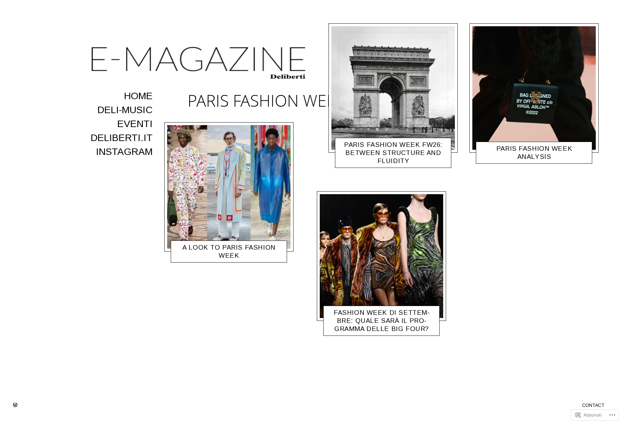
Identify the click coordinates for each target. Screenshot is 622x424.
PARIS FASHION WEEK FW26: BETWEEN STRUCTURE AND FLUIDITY (393, 152)
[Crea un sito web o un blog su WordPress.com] (15, 405)
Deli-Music (125, 109)
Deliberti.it (122, 137)
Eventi (135, 123)
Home (138, 95)
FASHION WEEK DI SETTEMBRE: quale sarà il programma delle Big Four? (382, 320)
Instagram (124, 151)
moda (199, 257)
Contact (593, 405)
